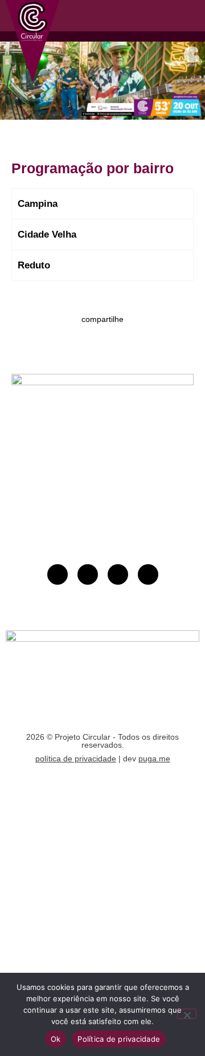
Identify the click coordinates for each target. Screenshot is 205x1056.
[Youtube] (57, 574)
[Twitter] (148, 574)
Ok (56, 1038)
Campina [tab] (38, 203)
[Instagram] (87, 574)
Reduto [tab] (34, 265)
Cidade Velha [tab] (47, 234)
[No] (186, 1014)
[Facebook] (118, 574)
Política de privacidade (118, 1038)
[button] (161, 15)
